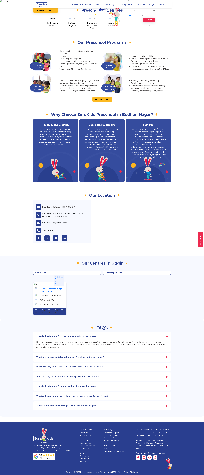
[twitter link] (66, 238)
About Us (84, 433)
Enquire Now (201, 239)
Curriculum (140, 5)
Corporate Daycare (111, 438)
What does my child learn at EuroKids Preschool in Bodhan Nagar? (69, 367)
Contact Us (84, 448)
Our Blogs (84, 451)
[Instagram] (144, 457)
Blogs (151, 5)
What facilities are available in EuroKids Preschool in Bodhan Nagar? (70, 357)
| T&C (114, 472)
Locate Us (162, 5)
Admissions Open (45, 10)
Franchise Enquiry (111, 435)
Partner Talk (85, 438)
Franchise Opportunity (104, 5)
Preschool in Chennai (155, 435)
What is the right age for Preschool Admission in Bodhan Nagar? (68, 336)
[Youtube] (149, 457)
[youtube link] (57, 238)
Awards (83, 461)
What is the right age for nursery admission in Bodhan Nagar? (67, 386)
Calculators (84, 456)
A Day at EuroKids (111, 449)
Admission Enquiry (111, 433)
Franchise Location (87, 446)
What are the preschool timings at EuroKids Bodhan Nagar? (66, 406)
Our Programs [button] (124, 5)
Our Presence (85, 443)
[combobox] (67, 273)
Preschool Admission (81, 5)
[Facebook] (138, 457)
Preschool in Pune (150, 446)
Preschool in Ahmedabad (146, 433)
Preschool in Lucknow (156, 440)
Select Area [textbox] (40, 273)
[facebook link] (40, 238)
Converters (84, 459)
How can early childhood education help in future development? (68, 376)
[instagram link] (48, 238)
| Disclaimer (133, 472)
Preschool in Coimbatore (146, 438)
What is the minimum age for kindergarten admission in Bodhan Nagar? (72, 396)
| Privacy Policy (123, 472)
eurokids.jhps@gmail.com (54, 223)
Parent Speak (85, 435)
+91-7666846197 (49, 230)
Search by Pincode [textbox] (114, 273)
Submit (149, 20)
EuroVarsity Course (111, 440)
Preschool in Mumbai (144, 443)
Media (82, 454)
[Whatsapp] (155, 457)
